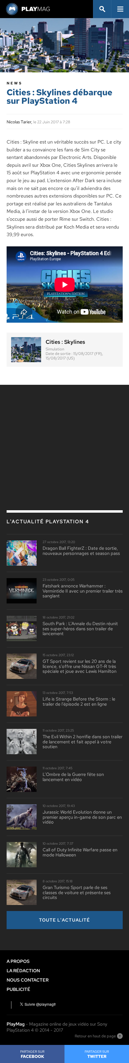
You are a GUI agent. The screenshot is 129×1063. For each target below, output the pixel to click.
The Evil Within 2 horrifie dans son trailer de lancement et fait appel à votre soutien (82, 741)
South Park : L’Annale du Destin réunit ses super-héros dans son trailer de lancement (80, 628)
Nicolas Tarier (19, 122)
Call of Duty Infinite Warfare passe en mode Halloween (80, 852)
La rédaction (23, 971)
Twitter (97, 1054)
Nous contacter (28, 980)
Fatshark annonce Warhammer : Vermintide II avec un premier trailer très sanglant (83, 591)
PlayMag (16, 1024)
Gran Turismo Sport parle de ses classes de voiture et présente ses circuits (77, 892)
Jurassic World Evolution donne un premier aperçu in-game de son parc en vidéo (82, 817)
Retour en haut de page (95, 1036)
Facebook (32, 1054)
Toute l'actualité (64, 920)
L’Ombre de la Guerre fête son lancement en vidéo (73, 777)
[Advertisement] (65, 434)
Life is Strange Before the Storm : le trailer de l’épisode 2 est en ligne (79, 702)
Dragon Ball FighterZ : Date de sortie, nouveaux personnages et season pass (81, 551)
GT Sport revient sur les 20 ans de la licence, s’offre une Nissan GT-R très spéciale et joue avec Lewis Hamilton (79, 666)
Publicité (18, 989)
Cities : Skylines (65, 342)
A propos (18, 961)
